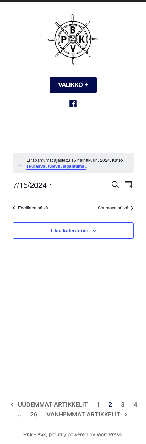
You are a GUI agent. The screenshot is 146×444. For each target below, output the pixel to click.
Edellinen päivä (33, 208)
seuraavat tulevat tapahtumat (56, 166)
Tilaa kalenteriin (69, 230)
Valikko (77, 84)
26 (34, 414)
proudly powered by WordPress (85, 434)
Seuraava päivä (113, 208)
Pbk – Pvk (34, 434)
